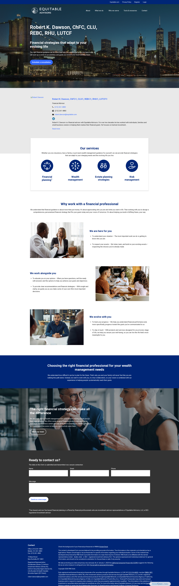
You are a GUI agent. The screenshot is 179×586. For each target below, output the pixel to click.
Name (31, 469)
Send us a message (38, 499)
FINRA (147, 572)
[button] (88, 10)
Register (137, 2)
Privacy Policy (126, 2)
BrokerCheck (104, 547)
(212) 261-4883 (60, 107)
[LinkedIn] (53, 118)
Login (144, 2)
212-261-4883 (37, 551)
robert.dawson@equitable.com (66, 114)
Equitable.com (114, 2)
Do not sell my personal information (101, 565)
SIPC (150, 572)
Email (72, 469)
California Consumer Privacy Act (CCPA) (125, 563)
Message (32, 481)
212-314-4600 (133, 572)
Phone (113, 469)
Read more (56, 129)
